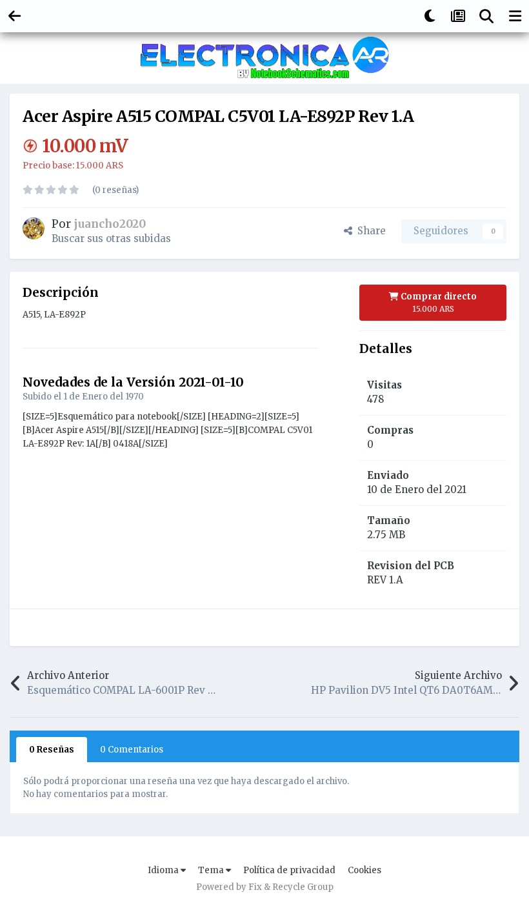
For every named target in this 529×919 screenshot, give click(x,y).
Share (369, 231)
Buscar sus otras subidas (111, 238)
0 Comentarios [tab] (131, 749)
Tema (212, 870)
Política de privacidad (289, 870)
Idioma (164, 870)
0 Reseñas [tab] (51, 749)
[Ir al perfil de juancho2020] (34, 228)
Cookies (364, 870)
